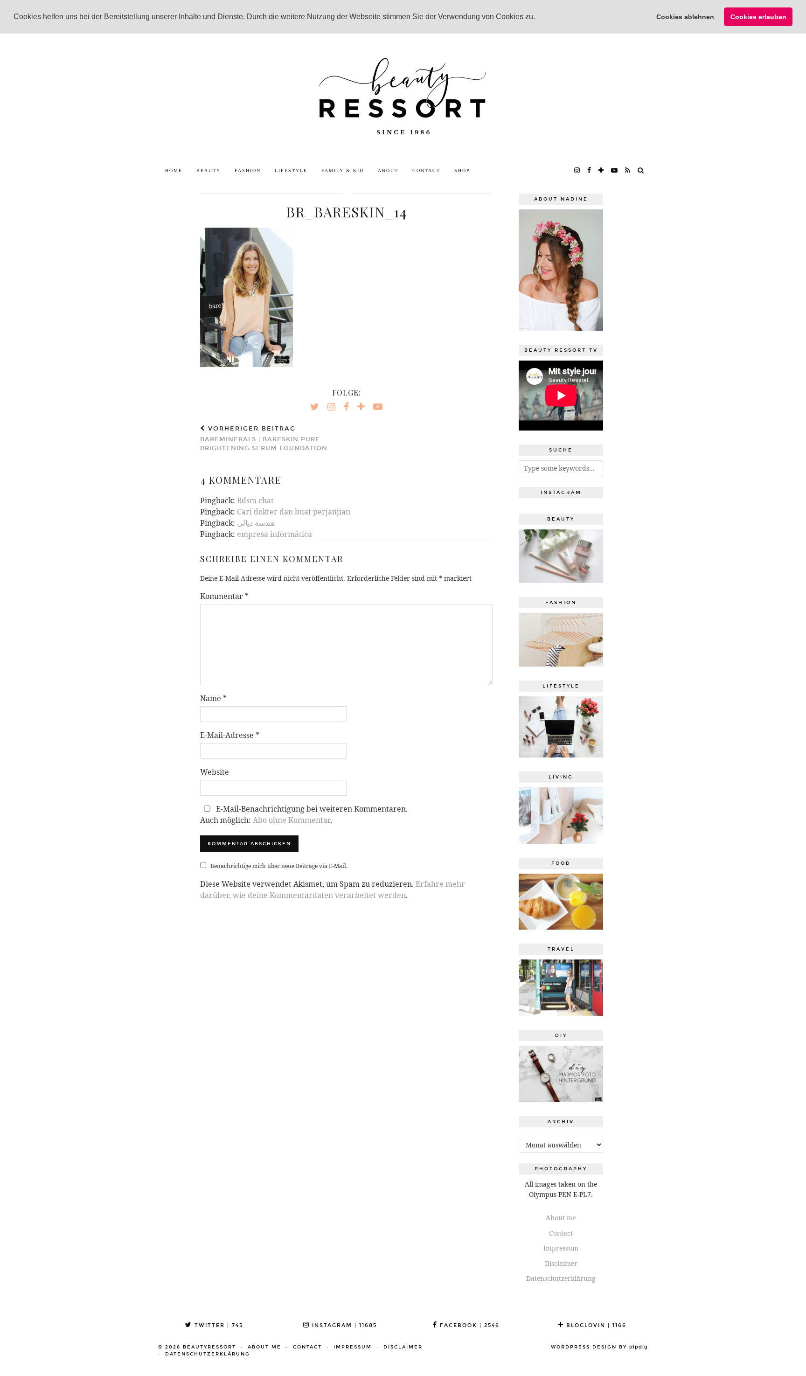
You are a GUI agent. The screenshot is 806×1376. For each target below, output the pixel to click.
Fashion (248, 170)
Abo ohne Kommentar (291, 820)
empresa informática (274, 534)
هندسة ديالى (256, 523)
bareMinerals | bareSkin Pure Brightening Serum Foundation (263, 438)
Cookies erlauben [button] (758, 17)
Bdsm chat (255, 500)
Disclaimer (561, 1263)
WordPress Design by (599, 1347)
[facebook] (589, 171)
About (388, 170)
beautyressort (209, 1347)
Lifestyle (291, 170)
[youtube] (614, 171)
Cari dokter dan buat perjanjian (293, 512)
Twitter (217, 1325)
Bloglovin (595, 1325)
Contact (426, 170)
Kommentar (224, 596)
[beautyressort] (403, 98)
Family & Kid (342, 170)
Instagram (343, 1325)
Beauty (208, 170)
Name (213, 698)
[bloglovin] (601, 171)
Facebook (469, 1325)
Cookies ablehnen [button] (685, 17)
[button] (538, 17)
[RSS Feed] (628, 171)
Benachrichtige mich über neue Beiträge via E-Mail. (278, 866)
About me (561, 1217)
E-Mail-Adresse (229, 735)
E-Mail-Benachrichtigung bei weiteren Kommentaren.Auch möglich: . (304, 814)
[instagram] (577, 171)
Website (214, 772)
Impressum (560, 1248)
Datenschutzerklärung (561, 1278)
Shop (462, 170)
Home (173, 170)
